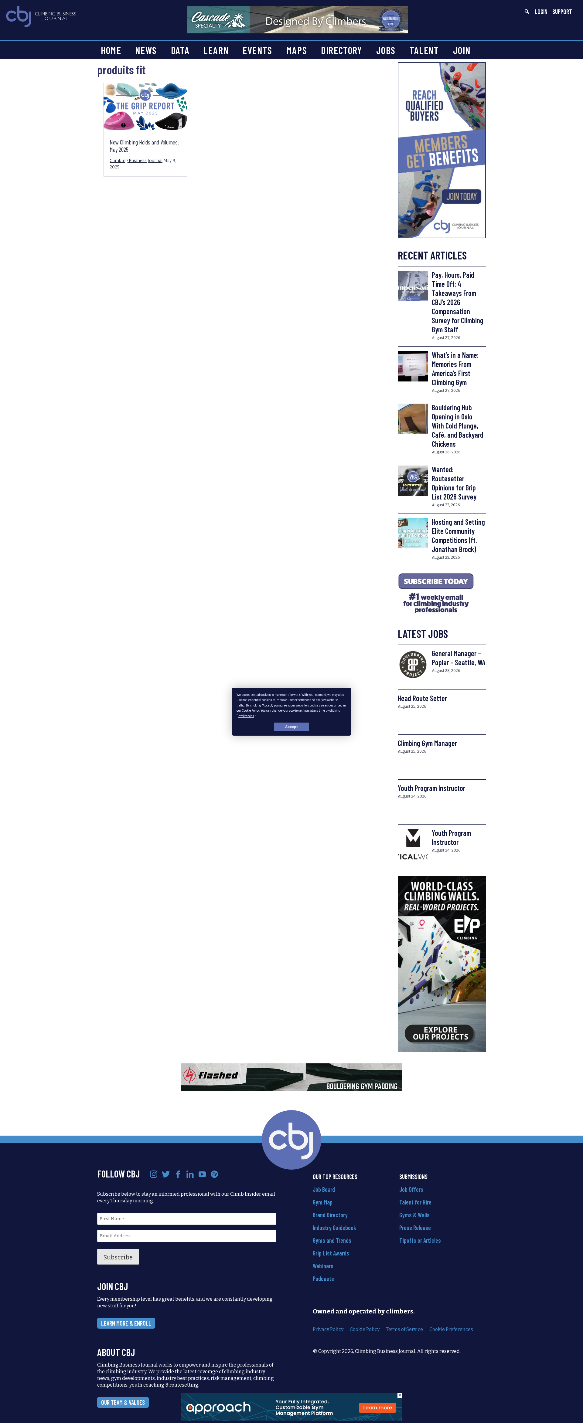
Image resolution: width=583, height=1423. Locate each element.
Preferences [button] (246, 715)
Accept (291, 726)
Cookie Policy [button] (250, 710)
